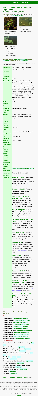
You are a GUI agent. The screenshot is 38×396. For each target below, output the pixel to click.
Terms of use (19, 395)
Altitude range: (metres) (5, 123)
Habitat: (5, 114)
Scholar (19, 357)
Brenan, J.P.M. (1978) (18, 189)
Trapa (25, 7)
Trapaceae (19, 7)
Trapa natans (21, 347)
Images (14, 357)
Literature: (6, 177)
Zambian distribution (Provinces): (7, 142)
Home (4, 7)
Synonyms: (6, 67)
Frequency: (6, 76)
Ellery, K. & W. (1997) (18, 210)
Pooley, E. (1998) (17, 242)
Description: (7, 81)
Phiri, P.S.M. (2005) (18, 232)
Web (9, 357)
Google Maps (6, 60)
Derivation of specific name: (6, 110)
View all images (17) (17, 15)
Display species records (20, 59)
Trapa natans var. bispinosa (20, 318)
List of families (11, 7)
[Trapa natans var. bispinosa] (10, 23)
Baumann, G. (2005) (18, 177)
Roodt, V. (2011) (17, 255)
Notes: (5, 106)
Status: (5, 78)
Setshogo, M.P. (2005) (18, 271)
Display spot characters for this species (23, 168)
